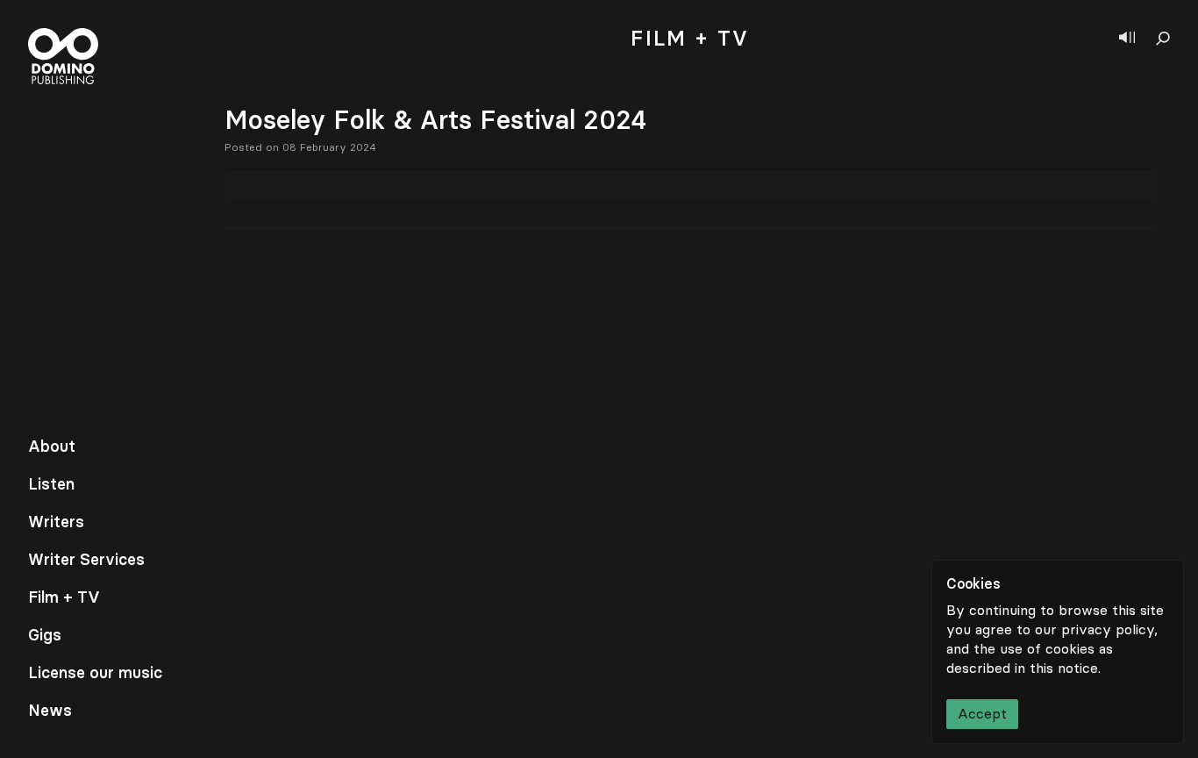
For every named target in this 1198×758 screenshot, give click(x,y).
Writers (56, 522)
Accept (982, 713)
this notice (1064, 668)
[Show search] (1163, 39)
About (51, 446)
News (50, 710)
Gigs (44, 635)
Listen (51, 484)
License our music (95, 673)
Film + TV (64, 597)
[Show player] (1127, 39)
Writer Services (86, 559)
